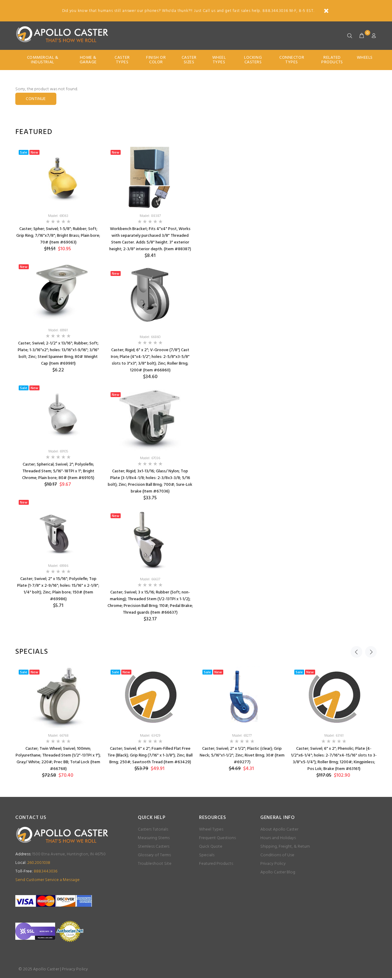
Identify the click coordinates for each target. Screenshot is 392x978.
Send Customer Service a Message (47, 879)
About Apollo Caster (279, 829)
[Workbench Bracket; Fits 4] (150, 177)
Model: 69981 (58, 330)
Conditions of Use (277, 855)
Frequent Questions (217, 838)
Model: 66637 (150, 579)
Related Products (332, 60)
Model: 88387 (150, 216)
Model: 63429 (150, 736)
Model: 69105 (58, 451)
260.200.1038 (32, 862)
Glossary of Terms (154, 855)
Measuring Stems (154, 838)
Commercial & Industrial (42, 60)
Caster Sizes (189, 60)
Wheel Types (219, 60)
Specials (206, 855)
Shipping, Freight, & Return (285, 846)
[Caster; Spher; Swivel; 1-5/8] (58, 177)
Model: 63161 (334, 736)
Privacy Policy (273, 863)
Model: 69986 (58, 566)
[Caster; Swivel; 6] (150, 697)
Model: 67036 (150, 458)
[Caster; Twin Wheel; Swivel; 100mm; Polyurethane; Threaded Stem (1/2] (58, 697)
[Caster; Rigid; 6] (150, 298)
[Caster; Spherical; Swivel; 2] (58, 413)
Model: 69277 (242, 736)
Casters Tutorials (153, 829)
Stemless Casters (153, 846)
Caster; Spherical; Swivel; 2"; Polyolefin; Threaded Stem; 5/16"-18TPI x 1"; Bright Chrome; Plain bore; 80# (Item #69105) (58, 471)
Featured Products (216, 863)
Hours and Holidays (278, 838)
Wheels (365, 57)
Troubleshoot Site (155, 863)
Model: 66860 (150, 337)
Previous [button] (356, 652)
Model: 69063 (58, 216)
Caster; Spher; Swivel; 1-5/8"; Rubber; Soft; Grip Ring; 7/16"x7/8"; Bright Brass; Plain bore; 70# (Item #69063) (58, 235)
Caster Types (122, 60)
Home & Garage (88, 60)
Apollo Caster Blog (277, 872)
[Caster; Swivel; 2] (58, 527)
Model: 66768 (58, 736)
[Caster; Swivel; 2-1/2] (58, 291)
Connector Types (291, 60)
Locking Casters (253, 60)
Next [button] (371, 652)
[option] (58, 382)
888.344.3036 (36, 871)
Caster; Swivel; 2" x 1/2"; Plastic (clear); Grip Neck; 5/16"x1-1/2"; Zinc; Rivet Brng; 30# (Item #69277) (242, 755)
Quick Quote (210, 846)
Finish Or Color (156, 60)
